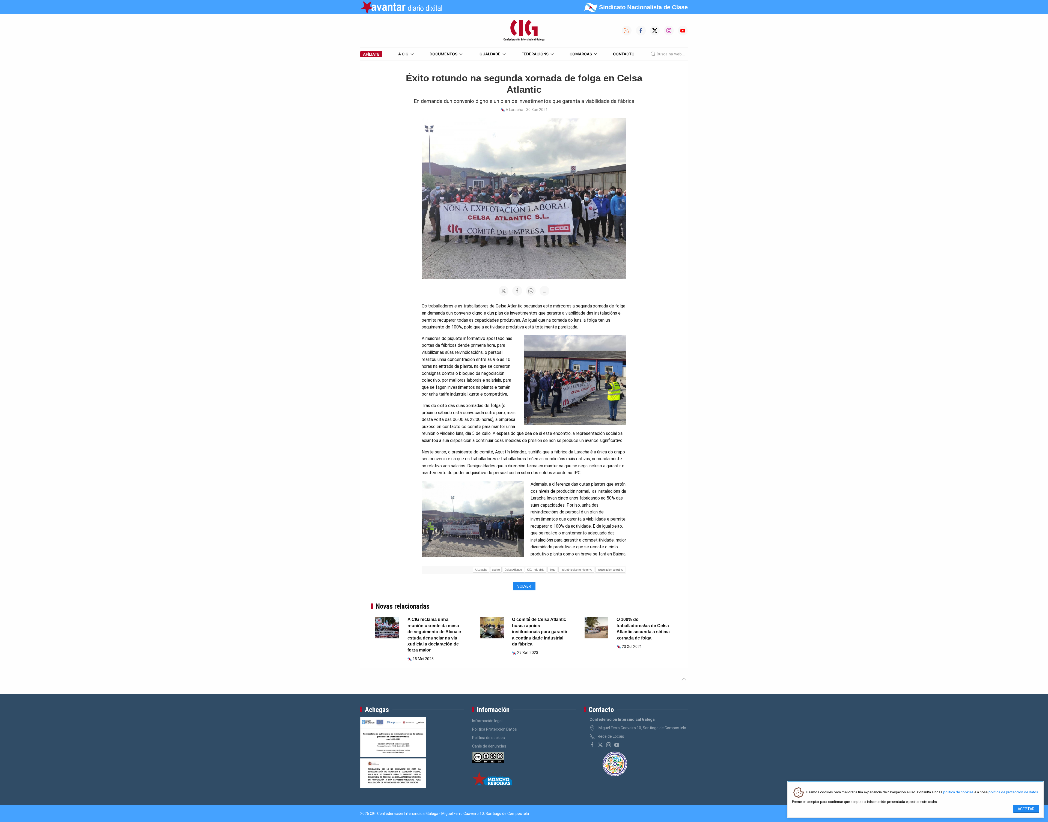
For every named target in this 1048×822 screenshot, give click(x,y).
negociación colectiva (610, 569)
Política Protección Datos (494, 729)
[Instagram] (608, 745)
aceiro (496, 569)
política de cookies (958, 792)
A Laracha (481, 569)
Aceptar (1026, 809)
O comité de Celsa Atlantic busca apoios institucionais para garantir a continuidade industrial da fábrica (539, 631)
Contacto (624, 54)
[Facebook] (592, 745)
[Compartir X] (503, 291)
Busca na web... (671, 54)
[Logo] (524, 30)
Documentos (443, 54)
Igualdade (489, 54)
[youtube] (617, 745)
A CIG (403, 54)
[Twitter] (600, 745)
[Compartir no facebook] (517, 291)
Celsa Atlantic (513, 569)
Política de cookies (488, 738)
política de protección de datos (1013, 792)
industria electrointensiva (576, 569)
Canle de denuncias (489, 746)
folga (552, 569)
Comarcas (581, 54)
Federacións (535, 54)
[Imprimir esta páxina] (544, 291)
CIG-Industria (535, 569)
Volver (524, 586)
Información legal (487, 721)
